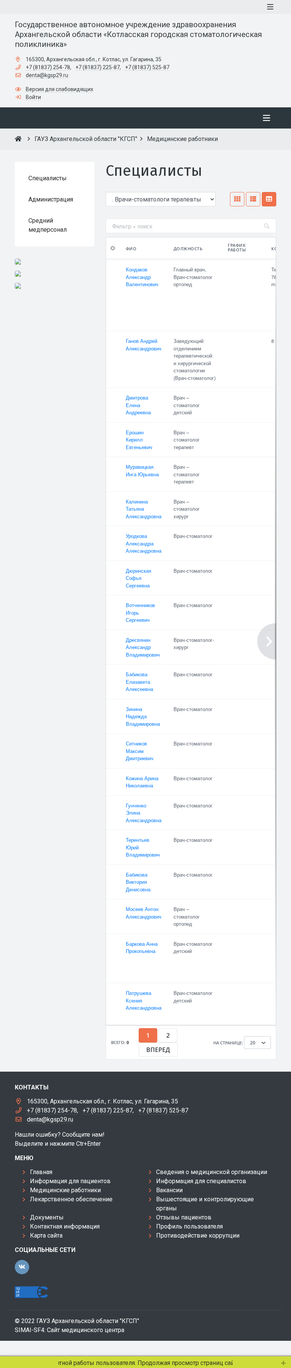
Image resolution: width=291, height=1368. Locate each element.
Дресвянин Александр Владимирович (143, 647)
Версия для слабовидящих (59, 89)
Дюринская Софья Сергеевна (138, 578)
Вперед (158, 1050)
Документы (47, 1217)
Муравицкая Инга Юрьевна (142, 470)
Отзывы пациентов (183, 1217)
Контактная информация (65, 1226)
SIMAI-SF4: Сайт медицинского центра (69, 1330)
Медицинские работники (65, 1190)
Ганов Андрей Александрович (143, 344)
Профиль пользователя (189, 1226)
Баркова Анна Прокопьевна (142, 947)
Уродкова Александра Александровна (143, 543)
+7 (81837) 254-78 (48, 67)
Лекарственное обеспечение (71, 1199)
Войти (33, 97)
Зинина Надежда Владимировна (143, 716)
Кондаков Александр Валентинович (142, 277)
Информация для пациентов (70, 1181)
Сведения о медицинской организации (211, 1172)
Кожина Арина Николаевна (142, 782)
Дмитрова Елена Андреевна (138, 405)
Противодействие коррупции (197, 1235)
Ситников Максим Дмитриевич (139, 751)
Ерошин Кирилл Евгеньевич (139, 440)
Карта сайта (46, 1235)
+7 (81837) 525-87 (147, 67)
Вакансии (169, 1190)
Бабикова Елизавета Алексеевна (139, 682)
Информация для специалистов (201, 1181)
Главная (41, 1172)
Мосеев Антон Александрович (143, 912)
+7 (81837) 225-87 (97, 67)
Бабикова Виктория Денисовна (138, 882)
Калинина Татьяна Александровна (143, 509)
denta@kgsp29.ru (47, 75)
